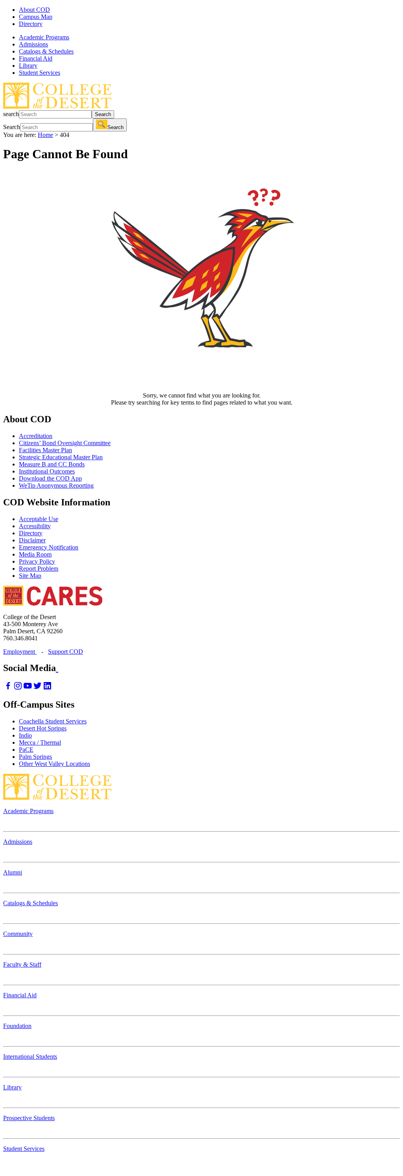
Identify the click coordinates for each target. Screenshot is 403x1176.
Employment (20, 651)
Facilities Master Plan (45, 450)
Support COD (65, 651)
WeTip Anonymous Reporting (56, 485)
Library (12, 1087)
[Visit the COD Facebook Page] (8, 687)
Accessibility (35, 526)
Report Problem (38, 568)
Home (45, 134)
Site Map (30, 575)
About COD (34, 9)
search (11, 114)
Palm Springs (35, 756)
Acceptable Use (38, 519)
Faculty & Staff (22, 964)
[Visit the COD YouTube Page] (28, 687)
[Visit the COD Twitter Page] (38, 687)
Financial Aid (20, 995)
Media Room (35, 554)
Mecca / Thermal (40, 742)
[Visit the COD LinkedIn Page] (47, 687)
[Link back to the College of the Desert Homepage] (57, 106)
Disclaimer (32, 540)
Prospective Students (29, 1118)
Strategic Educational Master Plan (61, 457)
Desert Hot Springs (43, 728)
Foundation (17, 1026)
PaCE (26, 749)
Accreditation (35, 436)
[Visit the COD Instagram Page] (18, 687)
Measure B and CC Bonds (52, 464)
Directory (31, 23)
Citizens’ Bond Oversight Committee (65, 443)
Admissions (17, 841)
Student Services (23, 1148)
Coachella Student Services (53, 721)
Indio (25, 735)
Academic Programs (28, 811)
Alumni (12, 872)
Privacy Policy (37, 561)
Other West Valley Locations (54, 763)
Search (103, 114)
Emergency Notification (48, 547)
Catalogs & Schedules (30, 903)
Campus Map (35, 16)
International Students (30, 1056)
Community (18, 933)
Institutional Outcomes (47, 471)
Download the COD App (50, 478)
